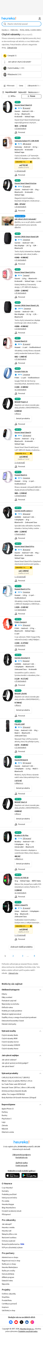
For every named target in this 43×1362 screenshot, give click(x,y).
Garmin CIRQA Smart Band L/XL (27, 305)
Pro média (5, 1201)
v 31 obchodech (20, 293)
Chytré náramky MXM (9, 1038)
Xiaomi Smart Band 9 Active (25, 183)
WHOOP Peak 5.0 (21, 402)
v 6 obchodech (20, 645)
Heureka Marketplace (10, 1267)
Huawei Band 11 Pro (22, 589)
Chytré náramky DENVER (11, 1045)
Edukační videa (7, 1280)
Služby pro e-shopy (9, 1264)
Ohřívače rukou (7, 1007)
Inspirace (5, 1307)
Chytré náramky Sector (10, 1042)
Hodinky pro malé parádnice (12, 1010)
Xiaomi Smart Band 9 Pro (24, 546)
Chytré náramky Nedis (10, 1035)
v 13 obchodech (20, 329)
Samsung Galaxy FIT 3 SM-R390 (27, 141)
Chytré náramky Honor (10, 1048)
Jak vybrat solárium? (9, 1060)
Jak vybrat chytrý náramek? (25, 219)
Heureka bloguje (8, 1204)
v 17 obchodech (20, 610)
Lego (3, 1122)
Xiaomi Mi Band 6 (21, 760)
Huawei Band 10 (21, 341)
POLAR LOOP (20, 724)
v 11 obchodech (20, 260)
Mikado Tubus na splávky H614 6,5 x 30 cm (17, 1081)
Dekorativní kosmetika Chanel (13, 1021)
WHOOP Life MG (21, 693)
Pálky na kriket (7, 997)
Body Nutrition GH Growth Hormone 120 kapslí (19, 1097)
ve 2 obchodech (20, 389)
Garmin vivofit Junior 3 (23, 511)
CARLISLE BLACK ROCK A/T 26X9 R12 (16, 1077)
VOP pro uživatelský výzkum (12, 1247)
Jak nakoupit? (7, 1224)
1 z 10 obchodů (20, 935)
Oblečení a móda (8, 1132)
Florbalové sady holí (9, 1000)
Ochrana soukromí (8, 1241)
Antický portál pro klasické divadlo (14, 1091)
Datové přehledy (8, 1274)
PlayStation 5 (6, 1119)
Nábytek (5, 1129)
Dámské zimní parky (9, 1024)
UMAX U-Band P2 (21, 905)
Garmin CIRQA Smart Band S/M (26, 236)
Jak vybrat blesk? (8, 1066)
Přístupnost (6, 1214)
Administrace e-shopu (10, 1257)
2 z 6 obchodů (20, 463)
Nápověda (5, 1284)
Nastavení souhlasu (9, 1237)
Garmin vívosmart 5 (22, 658)
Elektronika (14, 30)
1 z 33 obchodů (20, 577)
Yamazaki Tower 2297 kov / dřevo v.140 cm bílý (18, 1087)
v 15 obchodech (20, 681)
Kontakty (5, 1191)
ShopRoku (5, 1297)
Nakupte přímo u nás (9, 1234)
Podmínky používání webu (28, 1331)
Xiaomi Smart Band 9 (23, 432)
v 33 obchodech (20, 207)
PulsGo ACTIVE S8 (21, 877)
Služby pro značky (8, 1270)
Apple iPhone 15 (8, 1109)
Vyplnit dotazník (21, 1165)
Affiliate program (8, 1277)
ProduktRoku (7, 1300)
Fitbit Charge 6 (21, 622)
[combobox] (21, 23)
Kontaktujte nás (22, 1157)
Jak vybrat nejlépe (10, 1055)
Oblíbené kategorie (10, 989)
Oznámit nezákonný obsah (11, 1211)
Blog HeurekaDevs (9, 1207)
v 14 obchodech (20, 496)
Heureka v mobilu (8, 1227)
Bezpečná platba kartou (11, 1244)
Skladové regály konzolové (11, 1014)
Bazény (4, 1115)
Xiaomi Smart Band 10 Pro (25, 272)
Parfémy (5, 1112)
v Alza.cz (18, 413)
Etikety (4, 994)
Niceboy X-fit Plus (21, 835)
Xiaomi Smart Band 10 (23, 105)
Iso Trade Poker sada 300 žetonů (14, 1084)
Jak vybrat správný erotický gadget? (15, 1063)
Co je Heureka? (7, 1188)
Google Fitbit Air (21, 371)
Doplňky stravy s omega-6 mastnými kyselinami (19, 1017)
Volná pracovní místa (9, 1198)
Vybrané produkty (10, 1073)
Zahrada (5, 1125)
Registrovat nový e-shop (11, 1261)
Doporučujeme (8, 1104)
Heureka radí (6, 1231)
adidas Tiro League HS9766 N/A (13, 1094)
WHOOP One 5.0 (21, 802)
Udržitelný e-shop (8, 1310)
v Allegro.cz (19, 783)
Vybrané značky (9, 1031)
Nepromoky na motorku (10, 1004)
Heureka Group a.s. (27, 1329)
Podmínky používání (9, 1194)
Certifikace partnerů (9, 1304)
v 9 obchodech (20, 534)
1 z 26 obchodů (20, 171)
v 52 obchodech (20, 128)
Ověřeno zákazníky (9, 1294)
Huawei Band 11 (21, 475)
